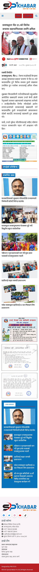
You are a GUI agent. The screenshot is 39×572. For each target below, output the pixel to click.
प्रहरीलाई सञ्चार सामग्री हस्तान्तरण (14, 280)
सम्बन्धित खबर (9, 175)
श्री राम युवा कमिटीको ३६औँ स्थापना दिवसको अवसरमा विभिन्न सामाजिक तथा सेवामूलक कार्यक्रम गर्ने (24, 477)
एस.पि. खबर (13, 65)
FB (19, 15)
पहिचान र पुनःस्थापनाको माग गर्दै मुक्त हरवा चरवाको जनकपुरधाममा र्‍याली (17, 254)
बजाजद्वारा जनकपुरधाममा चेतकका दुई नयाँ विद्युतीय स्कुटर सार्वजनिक (17, 227)
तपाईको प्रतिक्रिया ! (11, 167)
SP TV (29, 15)
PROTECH (13, 566)
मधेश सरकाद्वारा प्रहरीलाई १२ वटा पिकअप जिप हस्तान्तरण (18, 306)
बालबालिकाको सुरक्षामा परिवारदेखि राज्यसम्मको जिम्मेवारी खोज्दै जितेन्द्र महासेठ (19, 200)
